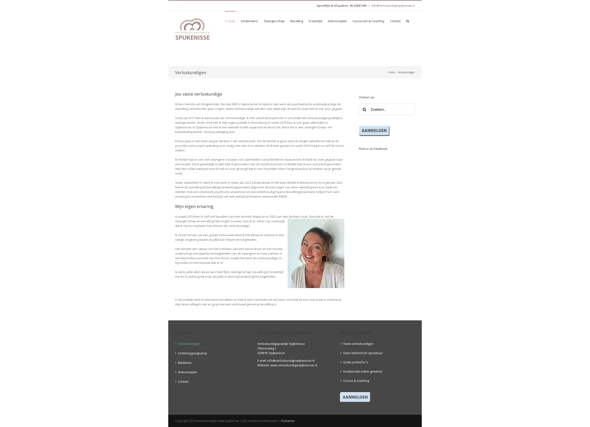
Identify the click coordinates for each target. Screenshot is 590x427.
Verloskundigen (189, 344)
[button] (407, 20)
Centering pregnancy (192, 353)
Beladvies (185, 363)
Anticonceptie (187, 372)
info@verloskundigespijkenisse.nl (393, 6)
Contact (183, 381)
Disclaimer (288, 421)
